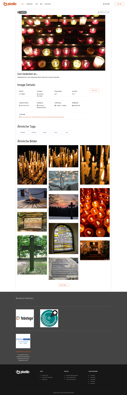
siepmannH (57, 261)
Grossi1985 (26, 215)
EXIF (95, 90)
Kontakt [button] (107, 4)
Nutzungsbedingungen (72, 375)
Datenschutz (45, 375)
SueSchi (87, 191)
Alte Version (48, 4)
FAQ (36, 4)
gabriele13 (23, 12)
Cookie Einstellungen (47, 377)
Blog (41, 4)
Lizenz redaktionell (71, 377)
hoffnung (34, 132)
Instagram (92, 379)
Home (22, 4)
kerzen (44, 132)
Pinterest (92, 383)
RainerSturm (26, 191)
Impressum (44, 379)
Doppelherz (57, 226)
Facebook (92, 377)
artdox (24, 238)
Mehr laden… (63, 285)
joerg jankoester (58, 174)
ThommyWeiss (27, 148)
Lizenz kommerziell (71, 379)
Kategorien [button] (29, 4)
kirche (55, 132)
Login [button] (120, 4)
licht (67, 132)
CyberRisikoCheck (23, 352)
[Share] (108, 12)
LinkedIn (92, 375)
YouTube (92, 381)
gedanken (23, 132)
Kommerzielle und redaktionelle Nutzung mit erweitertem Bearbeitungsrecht (42, 117)
